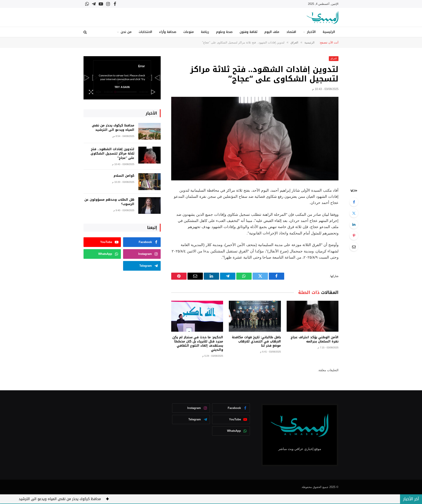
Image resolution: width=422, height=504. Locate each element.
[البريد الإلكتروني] (353, 246)
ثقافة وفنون (248, 32)
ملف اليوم (271, 32)
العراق (334, 58)
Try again (122, 87)
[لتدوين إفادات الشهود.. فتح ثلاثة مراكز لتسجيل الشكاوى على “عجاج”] (254, 138)
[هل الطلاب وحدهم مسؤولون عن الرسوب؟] (149, 205)
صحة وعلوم (224, 32)
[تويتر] (353, 213)
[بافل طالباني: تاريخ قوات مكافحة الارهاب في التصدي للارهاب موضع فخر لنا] (255, 316)
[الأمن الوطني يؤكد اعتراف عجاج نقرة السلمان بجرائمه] (312, 316)
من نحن (126, 32)
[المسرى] (322, 17)
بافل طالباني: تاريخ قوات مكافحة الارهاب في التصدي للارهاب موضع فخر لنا (256, 341)
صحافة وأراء (167, 32)
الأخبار (311, 32)
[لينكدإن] (353, 224)
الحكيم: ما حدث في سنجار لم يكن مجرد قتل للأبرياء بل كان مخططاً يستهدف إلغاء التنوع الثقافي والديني (197, 343)
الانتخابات (145, 32)
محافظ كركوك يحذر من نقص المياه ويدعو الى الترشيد (113, 127)
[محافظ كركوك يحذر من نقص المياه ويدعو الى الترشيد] (149, 131)
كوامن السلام (124, 176)
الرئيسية (329, 32)
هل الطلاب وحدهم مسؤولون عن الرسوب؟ (109, 202)
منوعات (188, 32)
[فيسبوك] (353, 202)
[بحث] (86, 32)
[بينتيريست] (353, 235)
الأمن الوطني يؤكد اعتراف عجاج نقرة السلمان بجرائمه (314, 339)
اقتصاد (291, 32)
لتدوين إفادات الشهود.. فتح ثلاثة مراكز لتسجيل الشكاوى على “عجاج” (112, 153)
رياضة (205, 32)
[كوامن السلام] (149, 181)
